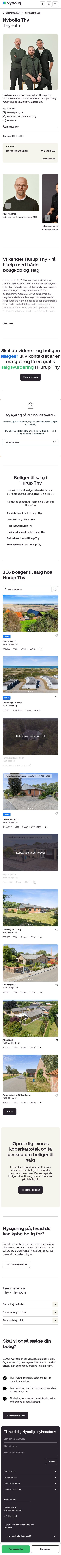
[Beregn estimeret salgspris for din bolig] (54, 442)
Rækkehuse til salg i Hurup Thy (23, 538)
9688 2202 (11, 108)
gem (56, 635)
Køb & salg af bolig (13, 1489)
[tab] (28, 630)
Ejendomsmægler (11, 13)
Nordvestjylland (32, 13)
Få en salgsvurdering (15, 1416)
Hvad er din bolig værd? (18, 1536)
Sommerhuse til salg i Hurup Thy (24, 544)
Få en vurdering (16, 1549)
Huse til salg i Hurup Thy (19, 525)
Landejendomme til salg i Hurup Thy (26, 532)
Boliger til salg (10, 1477)
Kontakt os (45, 1549)
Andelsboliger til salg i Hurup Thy (24, 513)
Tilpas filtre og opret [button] (30, 1190)
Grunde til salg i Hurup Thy (21, 519)
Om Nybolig (9, 1471)
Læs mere (8, 1527)
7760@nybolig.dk (15, 112)
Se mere (9, 1112)
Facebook (11, 120)
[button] (8, 323)
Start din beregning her (16, 1264)
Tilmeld (51, 1461)
